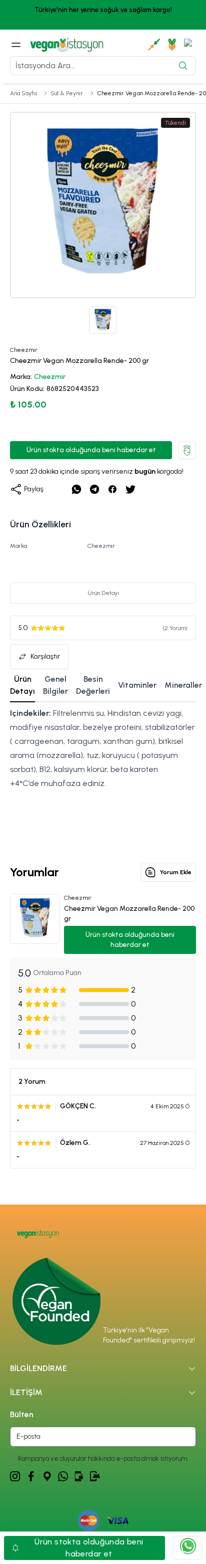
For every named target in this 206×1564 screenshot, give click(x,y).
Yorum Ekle (176, 872)
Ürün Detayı (103, 593)
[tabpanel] (103, 776)
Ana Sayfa (23, 93)
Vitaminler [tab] (137, 685)
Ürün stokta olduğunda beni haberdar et (91, 450)
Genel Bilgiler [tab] (55, 685)
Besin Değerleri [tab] (93, 685)
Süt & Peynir (66, 93)
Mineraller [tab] (183, 685)
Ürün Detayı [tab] (22, 685)
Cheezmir (50, 376)
